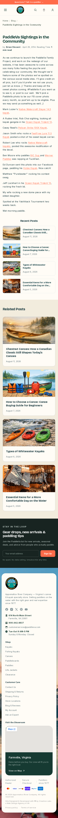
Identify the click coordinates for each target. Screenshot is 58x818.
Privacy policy (11, 808)
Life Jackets (11, 670)
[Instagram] (11, 609)
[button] (44, 10)
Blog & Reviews (12, 705)
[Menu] (5, 10)
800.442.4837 (16, 623)
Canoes (9, 656)
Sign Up (48, 553)
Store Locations (13, 701)
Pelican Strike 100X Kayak (32, 127)
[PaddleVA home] (20, 10)
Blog (13, 21)
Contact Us (10, 687)
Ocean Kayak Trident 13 (39, 122)
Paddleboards (12, 661)
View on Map (15, 771)
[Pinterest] (21, 609)
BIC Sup (35, 155)
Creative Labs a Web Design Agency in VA (28, 802)
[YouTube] (26, 609)
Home (5, 21)
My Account (11, 710)
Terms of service (28, 808)
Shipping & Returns (14, 692)
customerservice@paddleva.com (24, 627)
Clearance (10, 674)
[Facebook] (6, 609)
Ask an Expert (12, 715)
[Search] (35, 10)
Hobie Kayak (30, 168)
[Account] (53, 10)
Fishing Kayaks (12, 651)
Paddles (9, 665)
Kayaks (8, 647)
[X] (16, 609)
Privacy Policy (12, 696)
